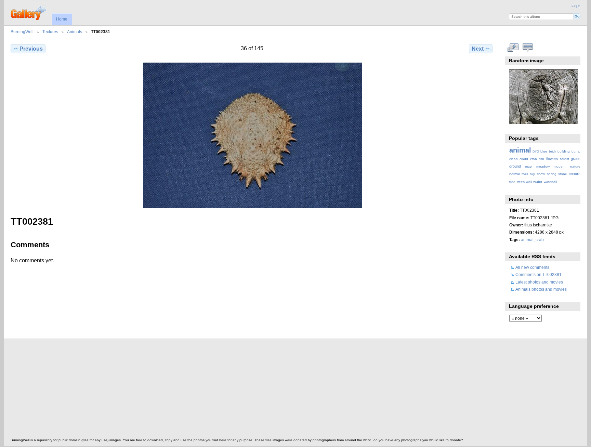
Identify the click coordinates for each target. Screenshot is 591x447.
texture (574, 174)
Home (61, 19)
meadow (543, 166)
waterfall (550, 182)
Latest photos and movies (539, 282)
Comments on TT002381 (538, 274)
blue (543, 151)
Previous (31, 49)
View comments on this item (527, 48)
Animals (74, 31)
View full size (512, 48)
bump (576, 151)
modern (560, 166)
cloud (524, 159)
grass (575, 159)
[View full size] (252, 135)
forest (564, 159)
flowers (552, 159)
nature (575, 166)
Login (576, 6)
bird (536, 151)
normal (514, 174)
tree (512, 182)
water (537, 182)
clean (513, 159)
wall (529, 182)
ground (515, 166)
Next (478, 49)
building (563, 151)
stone (562, 174)
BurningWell (22, 31)
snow (541, 174)
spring (551, 174)
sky (532, 174)
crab (533, 159)
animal (520, 150)
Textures (50, 31)
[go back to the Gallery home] (29, 12)
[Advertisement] (216, 390)
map (528, 166)
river (525, 174)
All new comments (532, 267)
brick (552, 151)
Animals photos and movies (541, 289)
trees (521, 182)
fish (541, 159)
